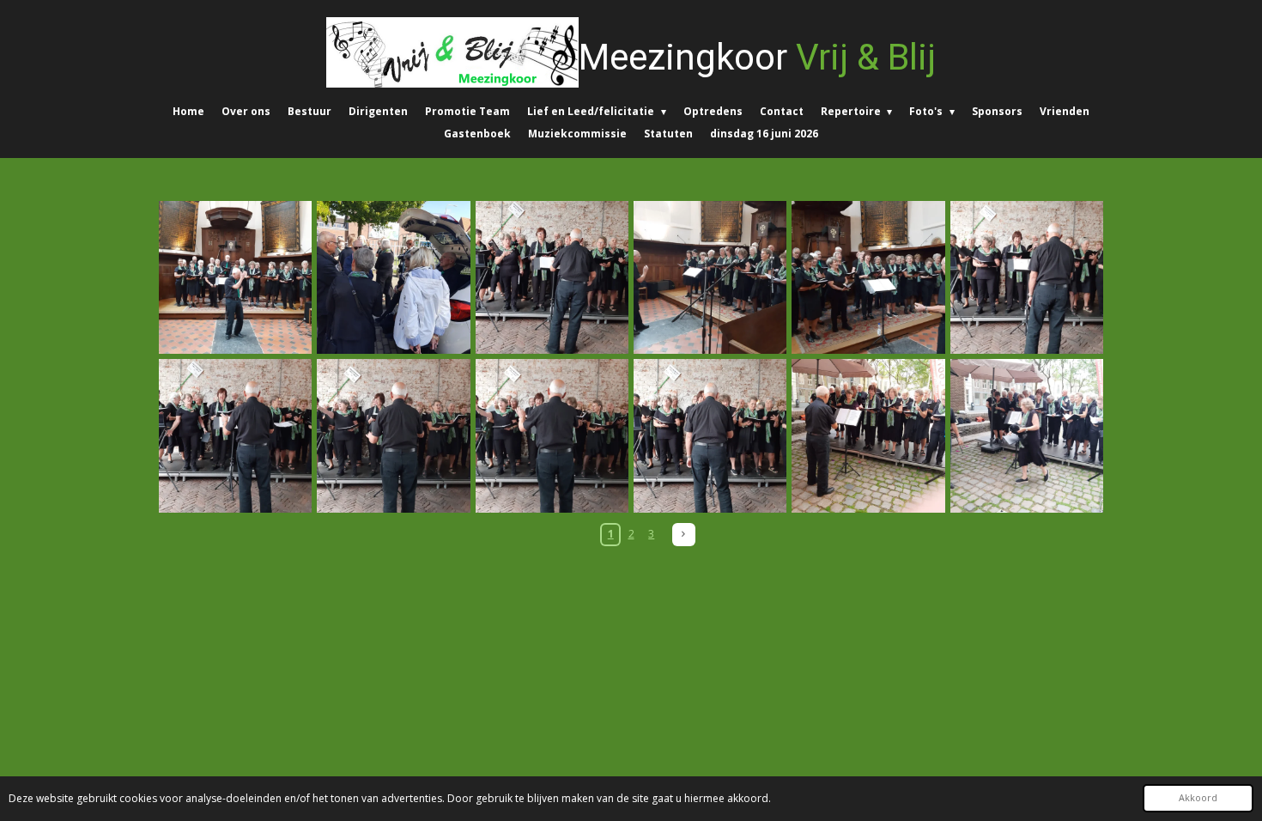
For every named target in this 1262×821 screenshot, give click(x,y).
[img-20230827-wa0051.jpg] (393, 435)
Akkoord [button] (1198, 797)
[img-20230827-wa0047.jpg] (1027, 277)
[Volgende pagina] (683, 534)
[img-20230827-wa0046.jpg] (868, 277)
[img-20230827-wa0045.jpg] (710, 277)
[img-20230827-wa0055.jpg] (868, 435)
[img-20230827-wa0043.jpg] (393, 277)
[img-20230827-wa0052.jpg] (552, 435)
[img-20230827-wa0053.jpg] (710, 435)
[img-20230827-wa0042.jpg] (235, 277)
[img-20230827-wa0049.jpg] (235, 435)
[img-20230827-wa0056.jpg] (1027, 435)
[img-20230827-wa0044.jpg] (552, 277)
